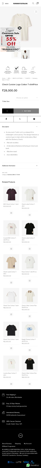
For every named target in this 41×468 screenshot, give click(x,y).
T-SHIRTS (27, 78)
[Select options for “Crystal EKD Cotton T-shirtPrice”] (11, 249)
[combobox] (27, 97)
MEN (9, 78)
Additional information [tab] (8, 166)
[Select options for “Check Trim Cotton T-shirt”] (11, 314)
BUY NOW (27, 111)
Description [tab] (5, 127)
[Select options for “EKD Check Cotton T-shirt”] (11, 213)
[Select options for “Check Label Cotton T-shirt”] (30, 215)
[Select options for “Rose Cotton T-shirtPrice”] (30, 280)
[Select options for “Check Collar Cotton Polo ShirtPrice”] (30, 316)
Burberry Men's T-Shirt (14, 174)
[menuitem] (6, 443)
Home (3, 78)
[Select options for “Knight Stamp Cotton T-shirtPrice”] (30, 350)
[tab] (20, 143)
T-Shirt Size (5, 101)
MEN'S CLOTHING (17, 78)
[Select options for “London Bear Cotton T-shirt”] (11, 384)
